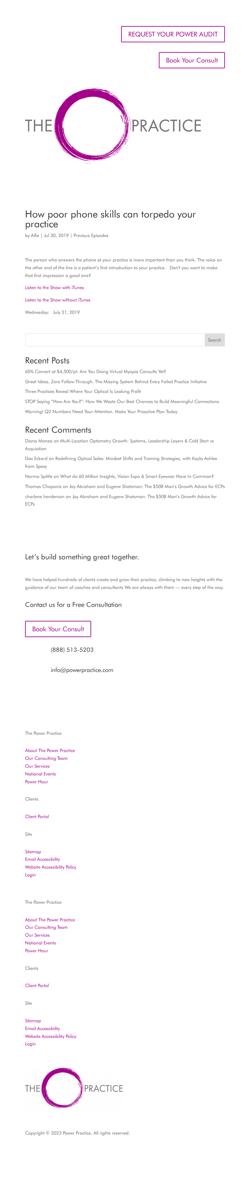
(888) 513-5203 (72, 649)
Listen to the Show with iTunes (54, 287)
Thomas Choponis (43, 486)
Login (30, 874)
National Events (40, 773)
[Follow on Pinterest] (193, 1152)
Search (214, 339)
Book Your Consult (192, 60)
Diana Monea (38, 440)
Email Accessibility (42, 859)
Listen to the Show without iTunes (57, 299)
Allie (35, 235)
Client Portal (37, 816)
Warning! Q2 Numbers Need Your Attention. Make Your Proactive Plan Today (101, 411)
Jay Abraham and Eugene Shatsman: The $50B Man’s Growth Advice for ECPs (147, 486)
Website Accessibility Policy (50, 867)
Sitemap (33, 851)
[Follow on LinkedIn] (180, 1152)
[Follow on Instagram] (154, 1152)
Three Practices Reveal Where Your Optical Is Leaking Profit (83, 391)
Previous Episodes (91, 235)
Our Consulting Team (46, 758)
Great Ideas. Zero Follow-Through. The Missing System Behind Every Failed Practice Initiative (116, 381)
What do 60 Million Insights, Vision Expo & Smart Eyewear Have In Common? (137, 476)
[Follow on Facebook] (141, 1152)
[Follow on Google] (206, 1152)
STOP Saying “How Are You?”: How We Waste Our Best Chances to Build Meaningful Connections (122, 401)
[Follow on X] (167, 1152)
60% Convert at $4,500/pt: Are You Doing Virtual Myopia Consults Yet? (95, 371)
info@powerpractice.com (82, 669)
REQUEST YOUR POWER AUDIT (173, 34)
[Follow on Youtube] (220, 1152)
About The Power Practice (50, 750)
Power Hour (36, 781)
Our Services (37, 766)
